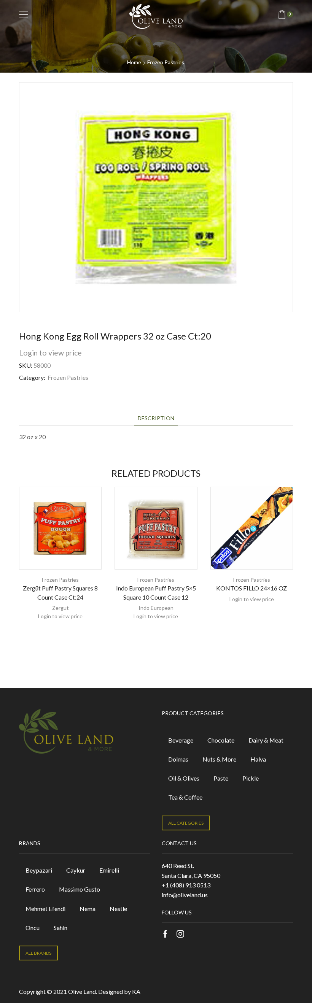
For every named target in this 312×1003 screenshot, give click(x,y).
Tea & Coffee (185, 797)
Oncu (32, 927)
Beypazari (38, 870)
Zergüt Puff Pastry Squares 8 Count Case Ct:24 (60, 592)
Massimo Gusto (79, 889)
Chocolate (220, 740)
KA (136, 991)
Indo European (156, 608)
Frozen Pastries (165, 62)
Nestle (118, 908)
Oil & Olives (183, 778)
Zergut (60, 608)
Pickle (250, 778)
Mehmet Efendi (45, 908)
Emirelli (109, 870)
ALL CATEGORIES (186, 823)
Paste (220, 778)
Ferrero (35, 889)
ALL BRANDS (38, 953)
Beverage (180, 740)
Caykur (75, 870)
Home (134, 62)
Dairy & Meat (265, 740)
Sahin (60, 927)
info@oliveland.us (185, 894)
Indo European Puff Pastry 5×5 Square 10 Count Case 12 (156, 592)
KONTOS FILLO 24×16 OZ (251, 588)
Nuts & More (219, 759)
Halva (258, 759)
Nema (88, 908)
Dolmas (178, 759)
